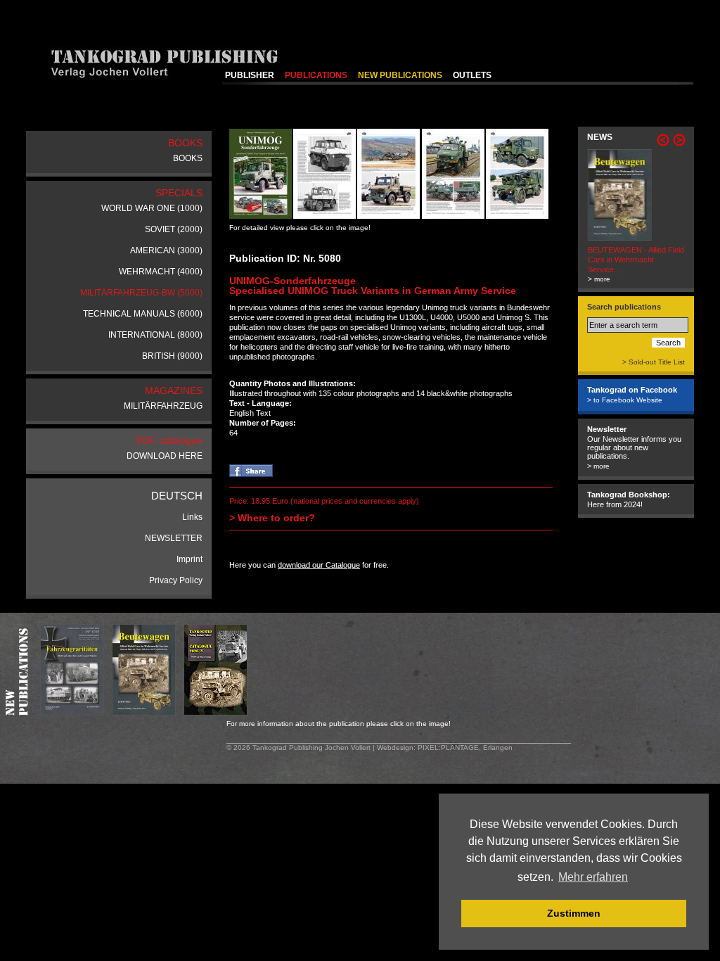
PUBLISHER (249, 75)
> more (598, 279)
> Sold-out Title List (653, 362)
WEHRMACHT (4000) (160, 271)
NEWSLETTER (173, 538)
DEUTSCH (176, 496)
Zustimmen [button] (573, 913)
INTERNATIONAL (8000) (155, 335)
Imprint (189, 559)
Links (192, 517)
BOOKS (187, 158)
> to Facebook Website (624, 400)
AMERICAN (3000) (166, 250)
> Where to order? (272, 518)
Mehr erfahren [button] (593, 877)
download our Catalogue (319, 565)
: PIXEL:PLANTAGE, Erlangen (463, 747)
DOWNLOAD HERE (164, 456)
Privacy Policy (175, 580)
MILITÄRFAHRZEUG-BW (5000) (141, 293)
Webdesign (395, 747)
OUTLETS (472, 75)
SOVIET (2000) (173, 229)
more (601, 466)
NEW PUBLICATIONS (400, 75)
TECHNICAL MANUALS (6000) (142, 314)
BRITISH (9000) (172, 356)
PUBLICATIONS (316, 75)
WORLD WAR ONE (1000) (151, 208)
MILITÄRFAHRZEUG (163, 406)
